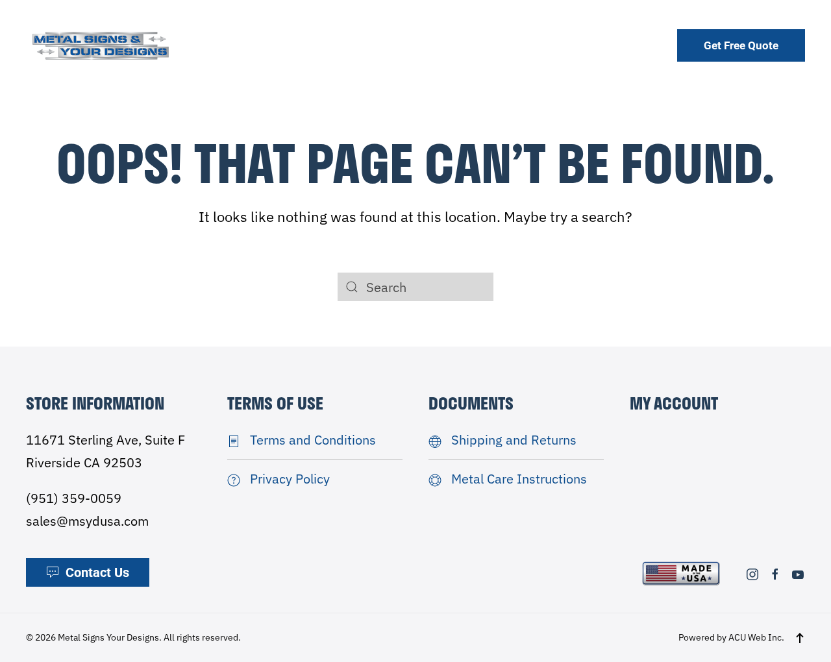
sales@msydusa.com (87, 521)
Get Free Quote (741, 45)
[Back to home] (100, 45)
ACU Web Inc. (756, 637)
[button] (800, 638)
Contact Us (97, 572)
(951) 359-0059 (73, 498)
